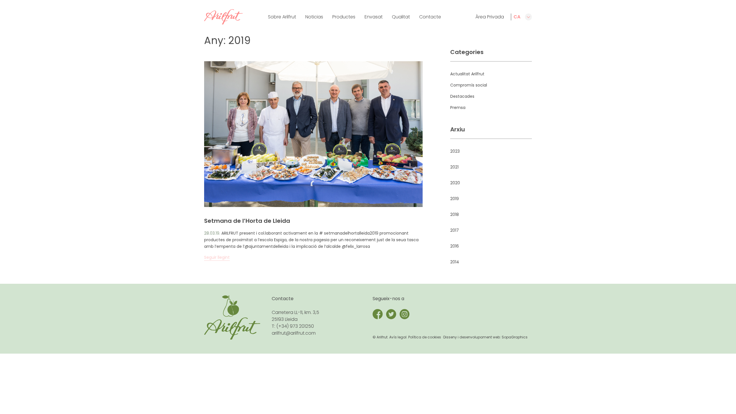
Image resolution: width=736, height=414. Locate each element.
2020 (455, 183)
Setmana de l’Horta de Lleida (247, 221)
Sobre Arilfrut (282, 17)
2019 (454, 199)
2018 (454, 214)
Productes (343, 17)
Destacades (462, 96)
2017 (454, 230)
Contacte (430, 17)
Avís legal (398, 337)
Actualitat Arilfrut (467, 74)
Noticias (314, 17)
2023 (455, 151)
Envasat (374, 17)
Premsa (457, 107)
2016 (454, 246)
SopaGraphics (515, 337)
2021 (454, 167)
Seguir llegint (217, 257)
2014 (454, 262)
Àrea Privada (490, 17)
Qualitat (401, 17)
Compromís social (468, 85)
